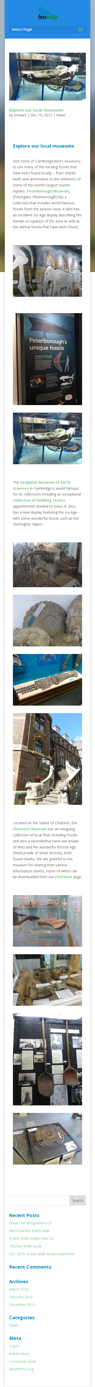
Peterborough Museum (48, 191)
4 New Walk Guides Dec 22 (31, 1238)
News (61, 115)
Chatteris (63, 876)
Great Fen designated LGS (30, 1222)
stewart (20, 115)
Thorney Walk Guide (25, 1246)
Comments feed (22, 1361)
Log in (14, 1345)
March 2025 (19, 1289)
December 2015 (22, 1304)
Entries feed (19, 1353)
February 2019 (21, 1297)
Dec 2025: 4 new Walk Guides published (41, 1253)
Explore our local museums (36, 110)
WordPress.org (21, 1369)
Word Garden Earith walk (29, 1230)
